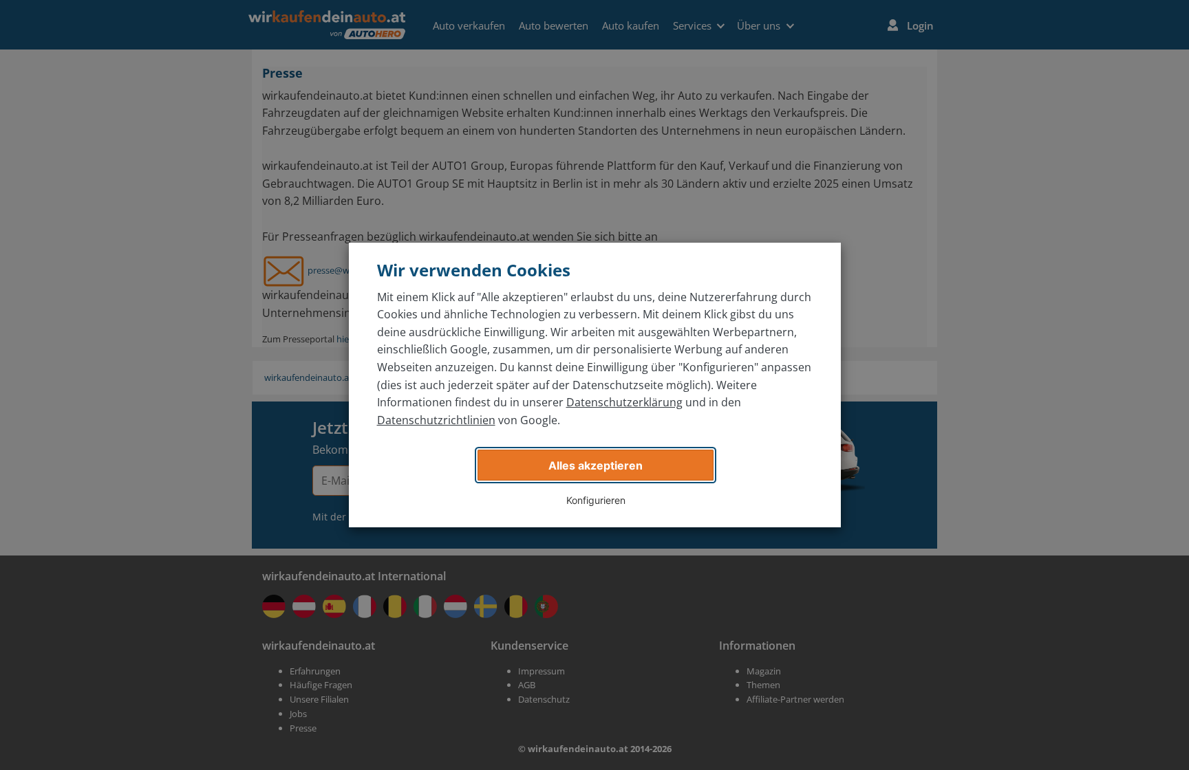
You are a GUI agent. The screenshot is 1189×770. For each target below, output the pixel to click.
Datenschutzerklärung (624, 402)
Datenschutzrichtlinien (436, 420)
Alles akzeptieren (595, 465)
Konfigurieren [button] (595, 500)
